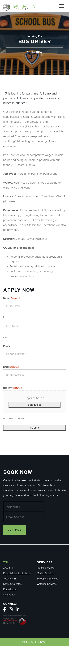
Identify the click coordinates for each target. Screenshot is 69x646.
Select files (34, 405)
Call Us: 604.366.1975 (34, 642)
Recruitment (10, 589)
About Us (8, 568)
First (5, 317)
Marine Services (45, 573)
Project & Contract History (17, 573)
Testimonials (9, 578)
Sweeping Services (47, 578)
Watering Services (46, 584)
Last (5, 337)
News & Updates (12, 584)
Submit (34, 427)
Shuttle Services (45, 568)
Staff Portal (9, 594)
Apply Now (34, 51)
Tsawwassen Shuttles (20, 7)
